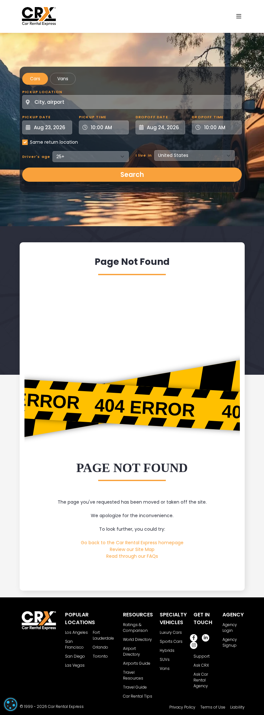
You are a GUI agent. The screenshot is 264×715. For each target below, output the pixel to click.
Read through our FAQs (132, 556)
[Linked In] (205, 638)
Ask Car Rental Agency (200, 680)
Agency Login (229, 627)
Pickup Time (92, 117)
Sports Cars (171, 641)
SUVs (165, 659)
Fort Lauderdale (103, 635)
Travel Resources (133, 675)
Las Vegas (75, 665)
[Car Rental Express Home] (39, 16)
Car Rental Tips (137, 696)
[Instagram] (193, 645)
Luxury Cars (171, 632)
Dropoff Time (207, 117)
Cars (35, 78)
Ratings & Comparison (135, 627)
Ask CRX (201, 665)
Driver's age (36, 156)
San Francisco (74, 644)
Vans (62, 78)
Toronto (100, 656)
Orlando (100, 647)
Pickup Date (36, 117)
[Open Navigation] (239, 16)
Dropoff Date (152, 117)
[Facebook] (193, 638)
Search (132, 174)
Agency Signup (229, 642)
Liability (237, 707)
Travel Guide (135, 687)
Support (201, 656)
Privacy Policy (182, 707)
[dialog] (10, 704)
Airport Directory (131, 651)
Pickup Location (42, 91)
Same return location (54, 142)
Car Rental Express (66, 706)
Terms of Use (212, 707)
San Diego (75, 656)
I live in (144, 155)
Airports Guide (136, 663)
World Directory (137, 639)
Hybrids (167, 650)
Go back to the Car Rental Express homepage (132, 542)
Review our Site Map (132, 549)
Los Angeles (76, 632)
